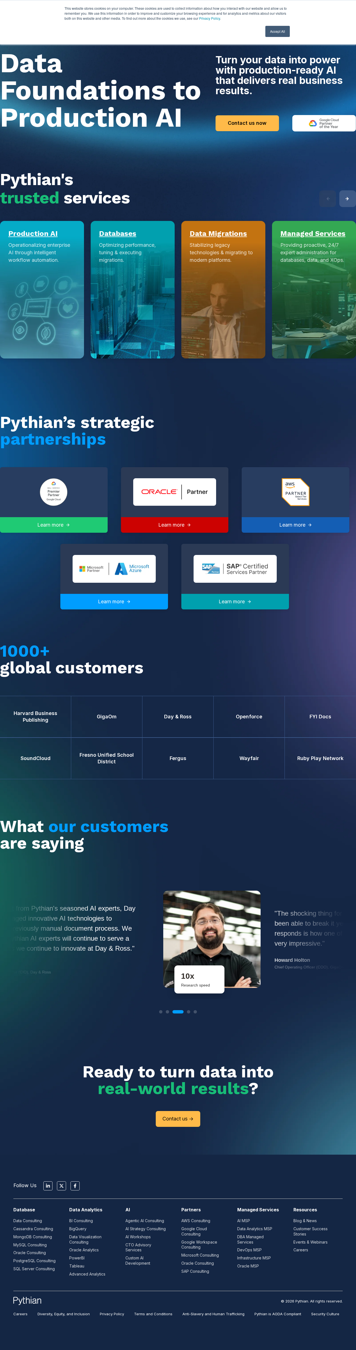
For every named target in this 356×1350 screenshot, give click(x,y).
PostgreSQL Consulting (34, 1260)
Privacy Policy (209, 18)
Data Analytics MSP (254, 1228)
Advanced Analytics (87, 1274)
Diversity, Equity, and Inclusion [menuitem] (64, 1314)
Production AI (33, 233)
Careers (300, 1249)
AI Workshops (138, 1236)
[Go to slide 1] (160, 1011)
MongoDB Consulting (32, 1236)
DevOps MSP (249, 1249)
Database (24, 1209)
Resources (305, 1209)
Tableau (76, 1266)
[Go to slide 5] (195, 1011)
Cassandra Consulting (33, 1228)
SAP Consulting (195, 1271)
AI (127, 1209)
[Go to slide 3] (174, 1011)
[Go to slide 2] (167, 1011)
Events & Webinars (310, 1242)
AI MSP (243, 1220)
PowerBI (77, 1258)
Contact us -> (178, 1119)
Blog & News (305, 1220)
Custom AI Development (137, 1261)
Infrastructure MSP (254, 1258)
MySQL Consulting (30, 1244)
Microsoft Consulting (200, 1255)
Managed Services (312, 233)
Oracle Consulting (29, 1252)
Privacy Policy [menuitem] (112, 1314)
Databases (117, 233)
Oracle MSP (248, 1266)
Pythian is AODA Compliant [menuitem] (277, 1314)
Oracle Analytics (84, 1249)
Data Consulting (27, 1220)
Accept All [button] (277, 31)
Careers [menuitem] (20, 1314)
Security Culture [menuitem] (325, 1314)
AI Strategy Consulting (145, 1228)
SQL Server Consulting (34, 1268)
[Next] (347, 198)
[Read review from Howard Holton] (178, 939)
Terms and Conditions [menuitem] (153, 1314)
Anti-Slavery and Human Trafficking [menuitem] (213, 1314)
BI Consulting (81, 1220)
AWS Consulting (195, 1220)
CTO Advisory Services (138, 1247)
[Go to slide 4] (184, 1011)
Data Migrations (218, 233)
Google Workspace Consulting (199, 1245)
